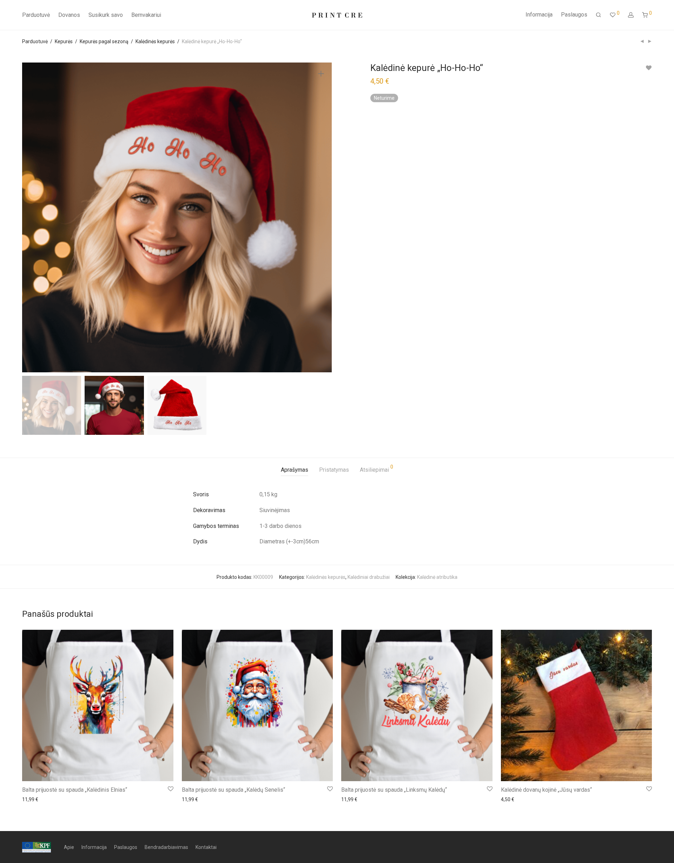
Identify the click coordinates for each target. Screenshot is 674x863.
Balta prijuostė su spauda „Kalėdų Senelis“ (233, 789)
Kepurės (64, 41)
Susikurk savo (105, 15)
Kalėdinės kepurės (155, 41)
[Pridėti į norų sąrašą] (648, 68)
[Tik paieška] (599, 15)
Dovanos (69, 15)
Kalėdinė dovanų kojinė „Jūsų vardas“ (546, 789)
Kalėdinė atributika (437, 577)
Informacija (539, 14)
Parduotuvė (36, 15)
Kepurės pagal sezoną (104, 41)
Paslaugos (574, 14)
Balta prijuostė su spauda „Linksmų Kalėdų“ (394, 789)
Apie (69, 847)
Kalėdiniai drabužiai (369, 577)
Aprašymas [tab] (294, 469)
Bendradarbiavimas (166, 847)
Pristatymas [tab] (334, 469)
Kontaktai (206, 847)
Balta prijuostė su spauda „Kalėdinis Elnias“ (74, 789)
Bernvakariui (146, 15)
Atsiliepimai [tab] (376, 468)
